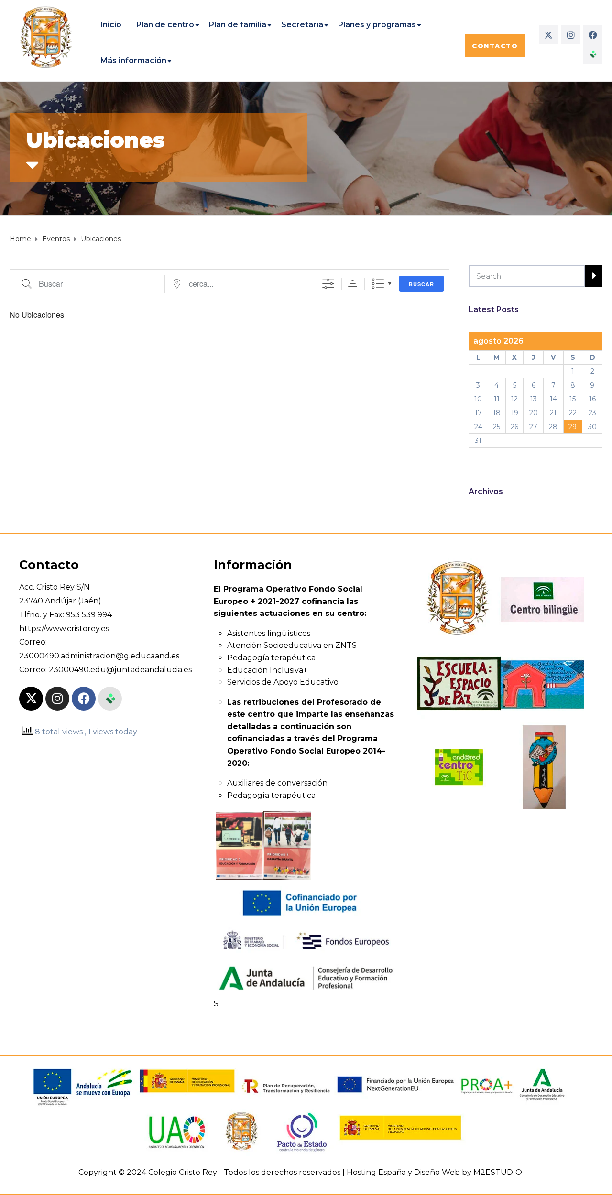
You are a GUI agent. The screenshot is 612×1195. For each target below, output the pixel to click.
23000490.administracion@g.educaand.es (99, 655)
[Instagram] (570, 34)
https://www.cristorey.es (64, 628)
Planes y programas (377, 24)
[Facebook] (592, 34)
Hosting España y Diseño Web (403, 1172)
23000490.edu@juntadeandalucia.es (120, 669)
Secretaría (302, 24)
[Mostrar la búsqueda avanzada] (328, 284)
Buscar (421, 284)
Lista (378, 284)
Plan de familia (237, 24)
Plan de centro (165, 24)
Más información (133, 60)
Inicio (110, 24)
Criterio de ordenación (353, 284)
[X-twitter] (548, 34)
